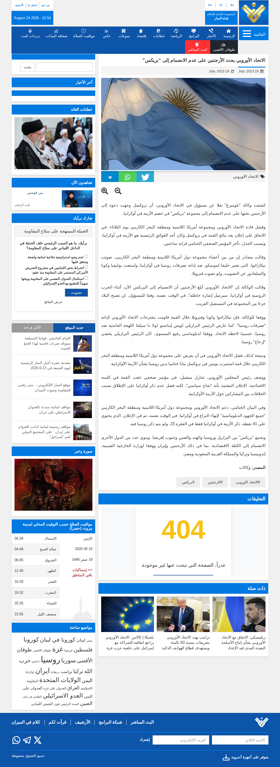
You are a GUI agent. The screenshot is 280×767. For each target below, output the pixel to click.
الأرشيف (19, 5)
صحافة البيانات (57, 36)
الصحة (75, 704)
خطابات (159, 36)
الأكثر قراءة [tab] (32, 328)
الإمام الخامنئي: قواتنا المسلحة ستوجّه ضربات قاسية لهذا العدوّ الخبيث (47, 343)
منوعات (124, 36)
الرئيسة (229, 36)
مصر (89, 640)
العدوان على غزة (54, 688)
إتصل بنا (32, 5)
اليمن (87, 680)
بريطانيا (55, 672)
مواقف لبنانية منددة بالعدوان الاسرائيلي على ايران (49, 409)
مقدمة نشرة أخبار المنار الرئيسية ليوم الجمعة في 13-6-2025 (46, 365)
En (210, 5)
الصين (86, 703)
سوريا (68, 660)
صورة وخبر (83, 451)
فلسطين (83, 650)
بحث (27, 67)
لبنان (81, 639)
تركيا (78, 671)
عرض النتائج (53, 302)
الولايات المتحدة (60, 679)
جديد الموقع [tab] (74, 328)
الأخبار (211, 36)
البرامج (194, 36)
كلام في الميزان (25, 722)
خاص (106, 36)
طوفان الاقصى (42, 650)
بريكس (187, 482)
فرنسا (68, 650)
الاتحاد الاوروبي (246, 176)
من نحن (45, 5)
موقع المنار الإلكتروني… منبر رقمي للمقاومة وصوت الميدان (44, 387)
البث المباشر (22, 205)
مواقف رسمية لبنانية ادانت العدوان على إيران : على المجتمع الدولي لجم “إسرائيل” (44, 432)
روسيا (50, 659)
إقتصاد (141, 36)
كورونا (31, 639)
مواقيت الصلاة (84, 36)
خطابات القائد (81, 109)
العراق (73, 687)
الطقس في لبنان (32, 696)
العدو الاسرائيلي (63, 695)
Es (232, 5)
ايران (42, 670)
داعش (36, 661)
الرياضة (176, 36)
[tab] (53, 231)
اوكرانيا (30, 672)
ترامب (66, 671)
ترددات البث (30, 36)
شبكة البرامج (110, 722)
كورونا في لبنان (57, 640)
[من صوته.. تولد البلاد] (53, 485)
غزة (57, 649)
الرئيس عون (62, 704)
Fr (221, 5)
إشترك (145, 739)
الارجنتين (214, 482)
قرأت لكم (57, 722)
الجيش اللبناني (42, 704)
